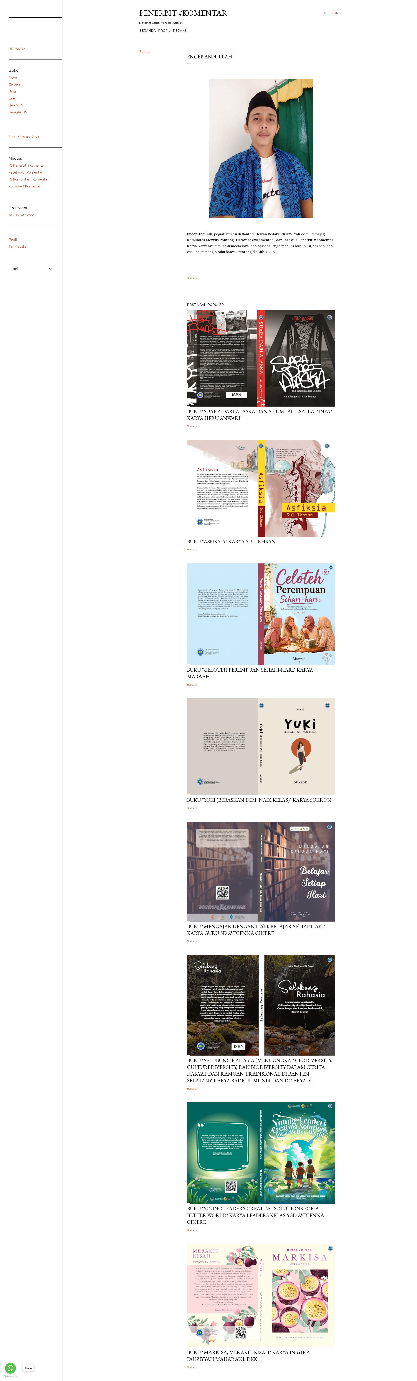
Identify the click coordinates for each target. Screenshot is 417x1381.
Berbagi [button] (145, 52)
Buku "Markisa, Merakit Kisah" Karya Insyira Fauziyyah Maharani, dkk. (248, 1355)
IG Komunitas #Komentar (28, 179)
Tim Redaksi (18, 246)
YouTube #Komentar (24, 186)
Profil (164, 31)
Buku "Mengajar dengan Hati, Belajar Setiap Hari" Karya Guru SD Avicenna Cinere (256, 929)
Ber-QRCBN (18, 112)
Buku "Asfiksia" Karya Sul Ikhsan (231, 541)
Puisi (12, 91)
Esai (12, 98)
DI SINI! (271, 252)
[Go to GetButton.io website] (10, 1376)
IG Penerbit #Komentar (27, 165)
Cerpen (14, 84)
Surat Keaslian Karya (24, 137)
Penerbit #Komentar (183, 13)
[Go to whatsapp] (10, 1368)
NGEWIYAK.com (21, 215)
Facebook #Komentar (25, 172)
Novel (13, 77)
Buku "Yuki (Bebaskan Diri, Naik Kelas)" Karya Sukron (259, 799)
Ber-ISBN (16, 105)
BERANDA (147, 31)
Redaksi (180, 31)
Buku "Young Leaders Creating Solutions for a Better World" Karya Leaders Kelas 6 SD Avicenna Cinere (255, 1215)
